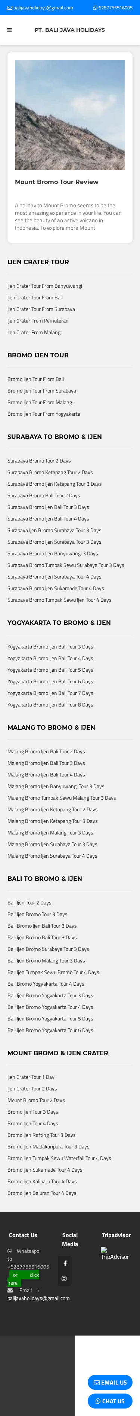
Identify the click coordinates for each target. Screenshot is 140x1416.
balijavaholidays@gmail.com (42, 7)
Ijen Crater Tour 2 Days (32, 1113)
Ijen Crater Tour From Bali (35, 322)
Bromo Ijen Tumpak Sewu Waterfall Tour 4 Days (59, 1182)
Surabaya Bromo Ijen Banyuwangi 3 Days (52, 578)
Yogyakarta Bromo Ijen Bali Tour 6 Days (50, 705)
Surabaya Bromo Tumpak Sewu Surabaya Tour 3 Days (65, 589)
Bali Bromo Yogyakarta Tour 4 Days (45, 1008)
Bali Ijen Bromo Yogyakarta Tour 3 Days (50, 1019)
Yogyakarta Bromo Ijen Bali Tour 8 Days (50, 729)
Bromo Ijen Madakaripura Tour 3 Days (48, 1171)
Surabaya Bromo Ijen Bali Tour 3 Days (48, 531)
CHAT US (113, 1401)
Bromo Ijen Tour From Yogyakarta (43, 438)
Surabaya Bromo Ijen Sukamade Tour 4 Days (55, 612)
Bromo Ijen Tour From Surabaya (41, 415)
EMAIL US (113, 1382)
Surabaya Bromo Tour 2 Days (39, 485)
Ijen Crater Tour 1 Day (31, 1101)
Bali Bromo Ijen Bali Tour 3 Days (42, 950)
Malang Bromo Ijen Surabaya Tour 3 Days (52, 868)
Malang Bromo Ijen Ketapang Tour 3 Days (52, 845)
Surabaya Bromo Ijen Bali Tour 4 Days (48, 543)
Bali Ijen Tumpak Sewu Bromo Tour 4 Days (53, 996)
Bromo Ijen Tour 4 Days (32, 1147)
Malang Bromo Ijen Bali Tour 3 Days (46, 787)
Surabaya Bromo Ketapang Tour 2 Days (50, 496)
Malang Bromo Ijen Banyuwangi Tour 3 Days (56, 810)
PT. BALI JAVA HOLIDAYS (70, 30)
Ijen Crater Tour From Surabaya (41, 333)
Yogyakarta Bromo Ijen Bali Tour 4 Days (50, 682)
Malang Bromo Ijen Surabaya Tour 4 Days (52, 880)
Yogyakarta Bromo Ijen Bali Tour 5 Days (50, 694)
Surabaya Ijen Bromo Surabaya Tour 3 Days (54, 554)
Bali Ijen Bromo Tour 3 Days (37, 938)
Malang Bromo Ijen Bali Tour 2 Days (46, 775)
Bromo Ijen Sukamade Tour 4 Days (45, 1194)
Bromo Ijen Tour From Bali (35, 403)
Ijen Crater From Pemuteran (38, 345)
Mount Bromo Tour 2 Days (36, 1124)
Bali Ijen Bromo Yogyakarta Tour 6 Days (50, 1054)
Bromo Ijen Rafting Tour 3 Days (41, 1159)
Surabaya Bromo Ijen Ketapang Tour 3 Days (54, 508)
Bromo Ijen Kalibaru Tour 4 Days (42, 1205)
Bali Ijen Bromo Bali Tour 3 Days (42, 961)
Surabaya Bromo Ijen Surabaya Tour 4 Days (54, 601)
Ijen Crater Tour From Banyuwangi (44, 310)
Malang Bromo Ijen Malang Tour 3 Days (50, 857)
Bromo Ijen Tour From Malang (39, 426)
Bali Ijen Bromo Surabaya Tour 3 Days (48, 973)
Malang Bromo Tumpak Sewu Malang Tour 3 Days (61, 822)
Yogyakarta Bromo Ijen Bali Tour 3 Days (50, 671)
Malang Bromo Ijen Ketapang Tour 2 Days (52, 833)
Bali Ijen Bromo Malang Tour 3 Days (46, 985)
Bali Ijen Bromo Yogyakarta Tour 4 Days (50, 1031)
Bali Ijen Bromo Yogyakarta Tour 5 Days (50, 1043)
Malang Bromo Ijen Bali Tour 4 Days (46, 799)
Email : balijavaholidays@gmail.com (38, 1318)
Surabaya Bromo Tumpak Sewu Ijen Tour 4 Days (59, 624)
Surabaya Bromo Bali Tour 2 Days (43, 520)
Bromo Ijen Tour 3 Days (32, 1136)
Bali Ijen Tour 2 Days (29, 927)
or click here (23, 1302)
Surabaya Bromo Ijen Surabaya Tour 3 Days (54, 566)
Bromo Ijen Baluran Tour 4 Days (42, 1217)
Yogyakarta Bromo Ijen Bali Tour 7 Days (50, 717)
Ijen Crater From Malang (33, 356)
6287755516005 (115, 7)
